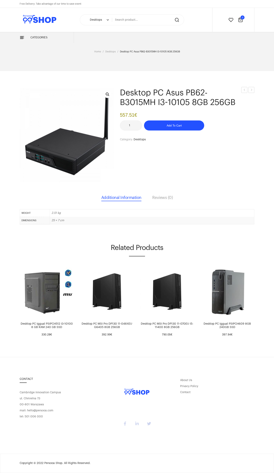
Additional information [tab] (121, 198)
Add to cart (174, 125)
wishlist (230, 20)
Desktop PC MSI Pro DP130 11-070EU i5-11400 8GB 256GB (167, 325)
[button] (107, 94)
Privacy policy (189, 386)
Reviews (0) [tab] (162, 198)
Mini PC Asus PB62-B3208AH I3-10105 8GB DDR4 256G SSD (251, 90)
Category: (126, 139)
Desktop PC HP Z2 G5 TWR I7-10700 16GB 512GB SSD (244, 90)
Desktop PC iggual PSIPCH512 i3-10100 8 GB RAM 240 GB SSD (47, 325)
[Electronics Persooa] (137, 392)
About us (186, 380)
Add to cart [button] (25, 315)
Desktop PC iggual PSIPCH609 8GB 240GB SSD (227, 325)
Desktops (110, 51)
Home (97, 51)
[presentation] (16, 298)
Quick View (35, 315)
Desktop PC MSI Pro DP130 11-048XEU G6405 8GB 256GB (107, 325)
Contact (185, 392)
